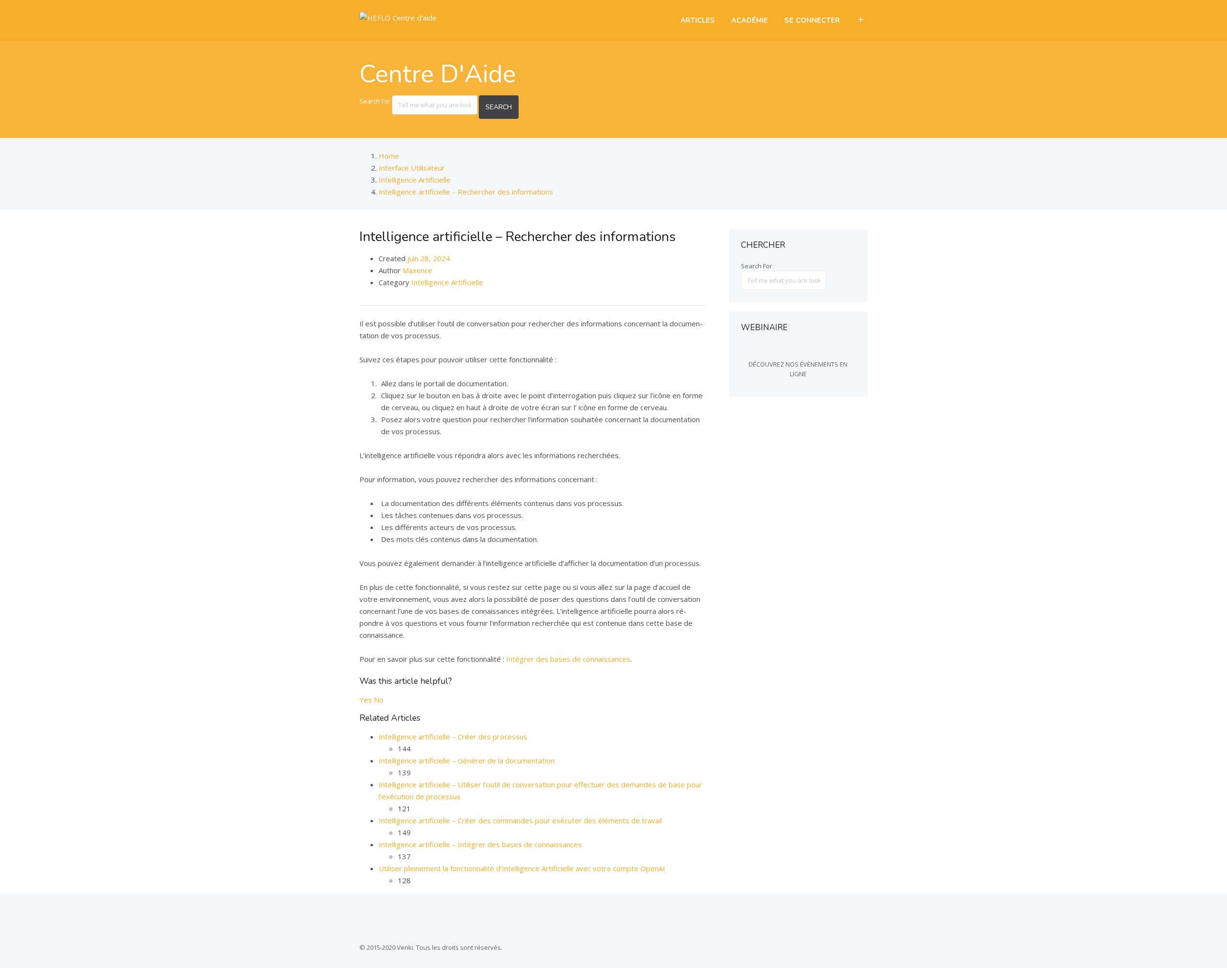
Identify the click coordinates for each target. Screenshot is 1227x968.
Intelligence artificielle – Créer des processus (453, 736)
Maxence (417, 270)
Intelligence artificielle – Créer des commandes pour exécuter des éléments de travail (520, 820)
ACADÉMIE (749, 20)
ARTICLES (698, 20)
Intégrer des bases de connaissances (568, 659)
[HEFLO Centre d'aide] (398, 18)
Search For (375, 101)
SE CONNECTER (812, 20)
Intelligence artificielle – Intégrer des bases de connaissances (480, 844)
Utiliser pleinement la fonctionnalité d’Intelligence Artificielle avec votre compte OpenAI (522, 868)
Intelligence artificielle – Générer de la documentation (467, 760)
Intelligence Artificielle (447, 282)
